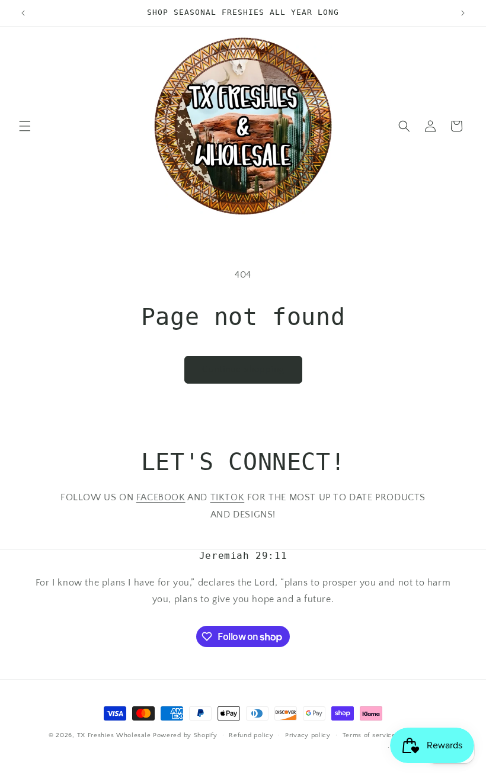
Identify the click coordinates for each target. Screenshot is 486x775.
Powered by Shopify (185, 735)
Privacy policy (308, 735)
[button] (25, 126)
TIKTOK (227, 497)
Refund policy (251, 735)
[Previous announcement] (23, 13)
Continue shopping (243, 369)
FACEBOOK (161, 497)
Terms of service (369, 735)
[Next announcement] (463, 13)
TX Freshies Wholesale (114, 735)
